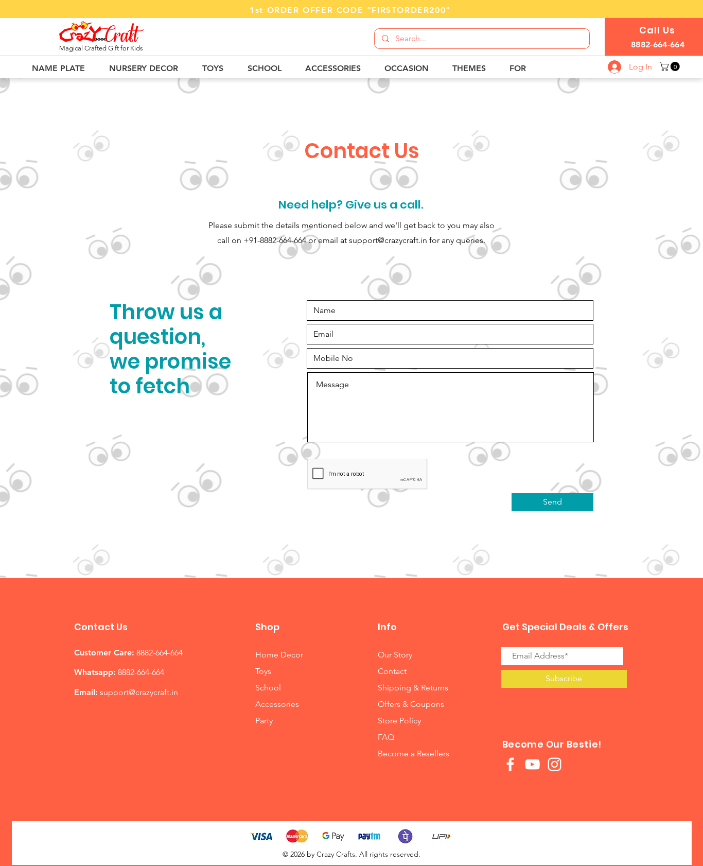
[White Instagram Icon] (555, 764)
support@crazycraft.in (388, 240)
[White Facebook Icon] (510, 764)
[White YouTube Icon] (532, 764)
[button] (62, 68)
